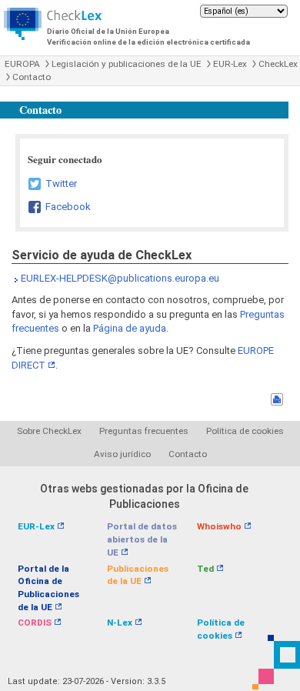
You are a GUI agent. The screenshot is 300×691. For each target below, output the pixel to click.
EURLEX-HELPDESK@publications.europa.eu (120, 278)
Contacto (31, 77)
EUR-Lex (230, 63)
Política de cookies (245, 431)
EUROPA (22, 63)
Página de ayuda (129, 328)
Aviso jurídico (122, 454)
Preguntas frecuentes (143, 431)
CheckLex (278, 63)
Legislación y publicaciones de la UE (127, 63)
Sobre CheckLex (49, 431)
